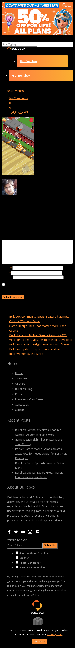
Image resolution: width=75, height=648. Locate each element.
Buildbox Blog (23, 389)
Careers (20, 410)
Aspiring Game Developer (35, 553)
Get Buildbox (28, 61)
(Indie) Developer (30, 562)
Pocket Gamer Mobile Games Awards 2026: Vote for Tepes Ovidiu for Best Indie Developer (41, 453)
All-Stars (20, 383)
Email (6, 272)
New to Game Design (32, 567)
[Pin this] (26, 112)
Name (7, 268)
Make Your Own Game (29, 399)
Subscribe (50, 545)
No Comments (18, 98)
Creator (24, 558)
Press (18, 394)
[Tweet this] (13, 112)
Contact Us (22, 404)
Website (7, 277)
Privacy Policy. (31, 595)
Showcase (21, 378)
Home (19, 373)
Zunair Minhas (15, 91)
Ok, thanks (39, 641)
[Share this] (10, 112)
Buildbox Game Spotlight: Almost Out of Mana (39, 344)
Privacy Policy (55, 634)
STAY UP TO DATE (17, 540)
